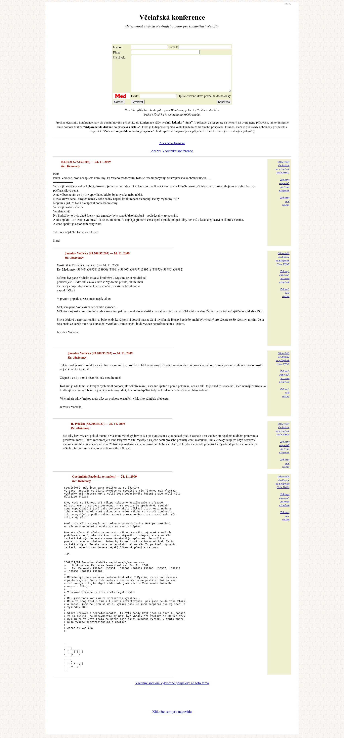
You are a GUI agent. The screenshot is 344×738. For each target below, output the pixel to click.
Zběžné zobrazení (172, 142)
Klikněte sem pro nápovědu (172, 711)
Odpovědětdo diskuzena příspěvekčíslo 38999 (282, 358)
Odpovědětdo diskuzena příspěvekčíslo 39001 (282, 482)
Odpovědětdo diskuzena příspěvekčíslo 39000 (282, 429)
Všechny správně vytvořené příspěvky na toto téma (172, 682)
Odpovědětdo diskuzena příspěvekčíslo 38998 (282, 258)
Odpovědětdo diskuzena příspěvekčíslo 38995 (282, 167)
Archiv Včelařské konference (172, 150)
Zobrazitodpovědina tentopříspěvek (284, 185)
